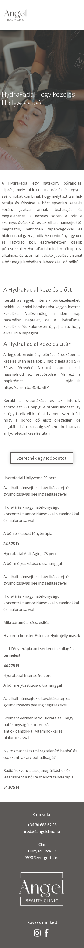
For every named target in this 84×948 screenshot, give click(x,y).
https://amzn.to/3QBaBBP (26, 387)
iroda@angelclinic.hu (42, 831)
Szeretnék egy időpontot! (42, 458)
